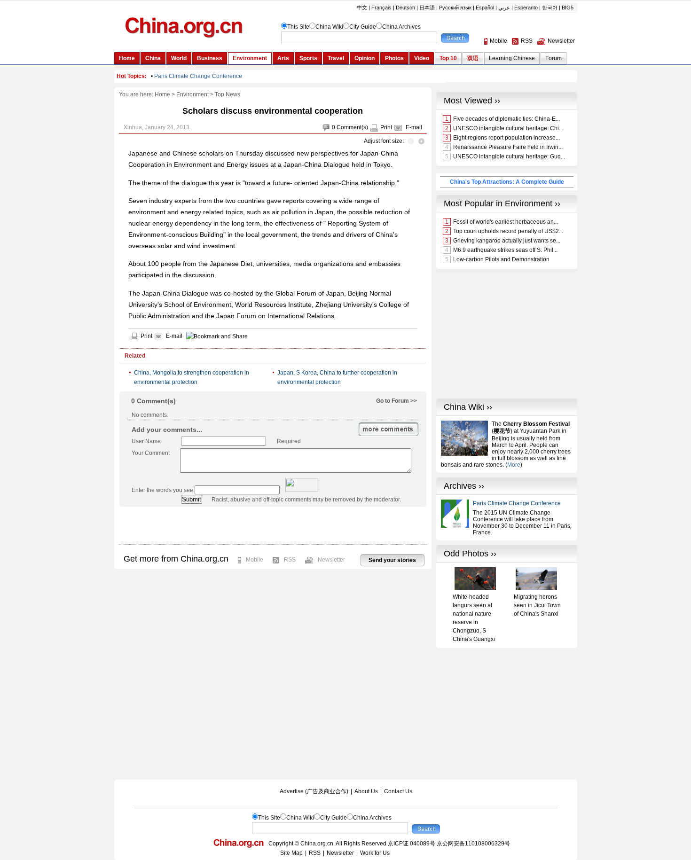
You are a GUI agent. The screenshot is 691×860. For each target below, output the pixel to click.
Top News (227, 94)
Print (386, 127)
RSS (290, 559)
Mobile (254, 559)
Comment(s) (352, 127)
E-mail (414, 127)
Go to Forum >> (396, 401)
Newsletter (331, 559)
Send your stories (392, 560)
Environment (192, 94)
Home (162, 94)
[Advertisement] (273, 525)
